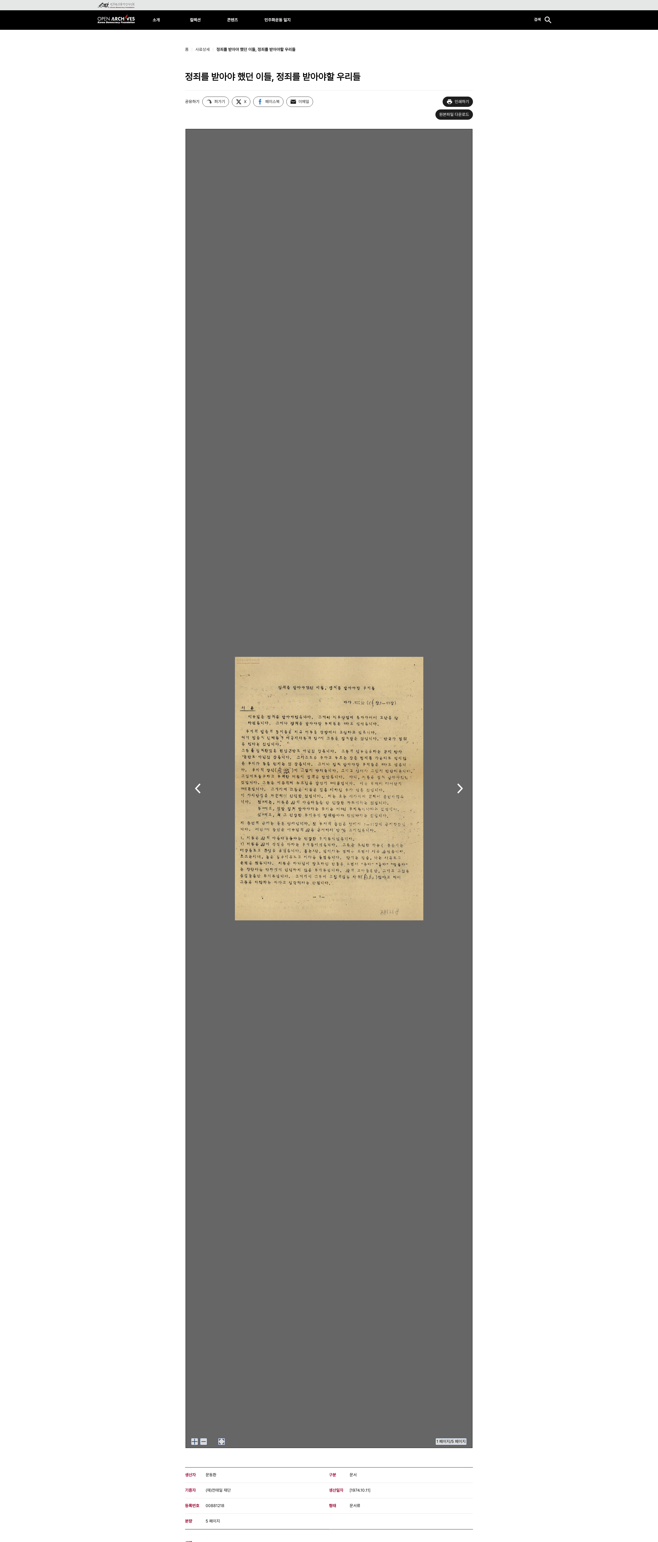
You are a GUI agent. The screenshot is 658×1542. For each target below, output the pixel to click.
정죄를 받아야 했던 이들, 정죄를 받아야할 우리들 (256, 49)
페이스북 (272, 101)
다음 (460, 789)
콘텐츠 (232, 19)
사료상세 (202, 49)
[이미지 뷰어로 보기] (221, 1441)
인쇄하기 (462, 101)
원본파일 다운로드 (454, 114)
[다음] (460, 788)
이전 (198, 789)
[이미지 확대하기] (194, 1441)
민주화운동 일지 (277, 19)
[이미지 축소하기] (203, 1441)
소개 (156, 19)
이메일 (303, 101)
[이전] (197, 788)
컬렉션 (195, 19)
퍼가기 (219, 101)
